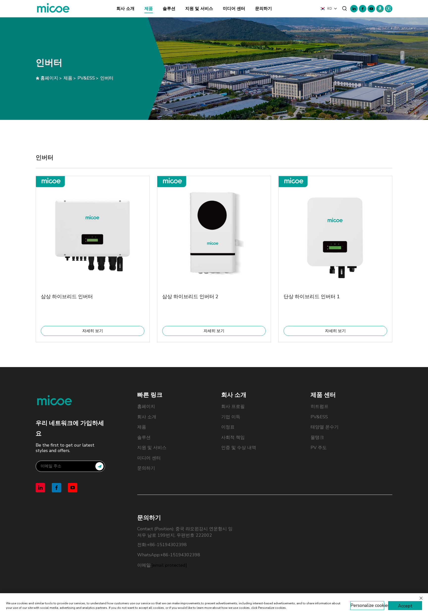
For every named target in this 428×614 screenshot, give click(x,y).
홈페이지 (49, 78)
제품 (148, 8)
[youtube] (371, 8)
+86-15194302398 (167, 545)
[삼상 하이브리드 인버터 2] (214, 285)
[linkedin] (354, 8)
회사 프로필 (233, 406)
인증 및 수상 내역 (238, 448)
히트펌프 (319, 406)
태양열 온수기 (325, 427)
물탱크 (317, 437)
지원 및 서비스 (199, 8)
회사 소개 (125, 8)
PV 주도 (319, 448)
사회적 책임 (233, 437)
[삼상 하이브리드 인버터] (92, 285)
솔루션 (169, 8)
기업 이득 (230, 417)
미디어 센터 (234, 8)
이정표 (228, 427)
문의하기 (263, 8)
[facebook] (362, 8)
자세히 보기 (92, 331)
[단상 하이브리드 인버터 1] (335, 285)
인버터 (106, 78)
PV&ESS (86, 78)
